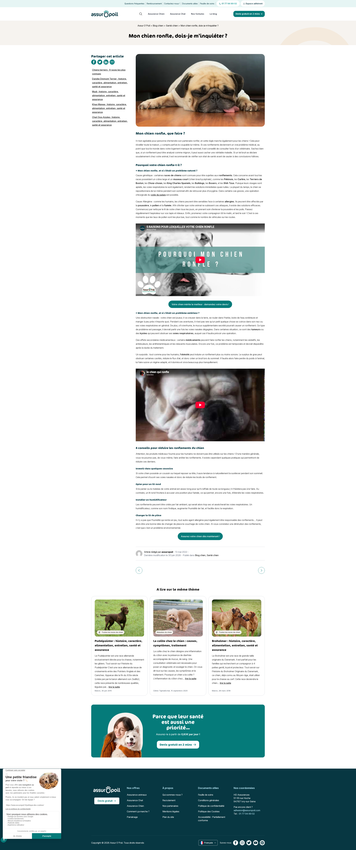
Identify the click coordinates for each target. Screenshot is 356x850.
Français (208, 843)
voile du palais (158, 194)
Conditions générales (208, 800)
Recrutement (168, 800)
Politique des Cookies (209, 811)
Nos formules (197, 14)
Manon (97, 691)
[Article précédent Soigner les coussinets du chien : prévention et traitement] (139, 570)
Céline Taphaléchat (161, 691)
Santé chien (172, 25)
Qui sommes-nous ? (172, 794)
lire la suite (114, 687)
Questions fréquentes (134, 3)
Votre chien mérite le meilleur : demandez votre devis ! (200, 304)
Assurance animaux (137, 794)
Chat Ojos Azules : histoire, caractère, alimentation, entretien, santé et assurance (110, 121)
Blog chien (158, 25)
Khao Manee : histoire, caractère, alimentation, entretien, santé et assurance (109, 108)
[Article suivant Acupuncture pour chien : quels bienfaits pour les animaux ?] (261, 570)
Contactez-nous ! (172, 3)
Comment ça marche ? (138, 811)
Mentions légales (170, 811)
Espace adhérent (254, 3)
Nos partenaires (170, 805)
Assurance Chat (178, 14)
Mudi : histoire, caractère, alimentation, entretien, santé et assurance (108, 95)
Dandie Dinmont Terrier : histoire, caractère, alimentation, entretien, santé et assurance (110, 82)
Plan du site (168, 817)
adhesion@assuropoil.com (247, 810)
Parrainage (132, 817)
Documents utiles (190, 3)
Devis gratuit (105, 800)
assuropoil (167, 552)
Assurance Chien (156, 14)
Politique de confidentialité (211, 805)
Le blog (213, 14)
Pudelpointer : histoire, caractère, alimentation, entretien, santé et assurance (118, 645)
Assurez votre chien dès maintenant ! (200, 536)
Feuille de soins (207, 3)
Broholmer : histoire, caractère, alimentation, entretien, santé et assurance (235, 645)
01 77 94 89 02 (247, 813)
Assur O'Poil (144, 25)
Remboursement (154, 3)
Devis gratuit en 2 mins (176, 744)
